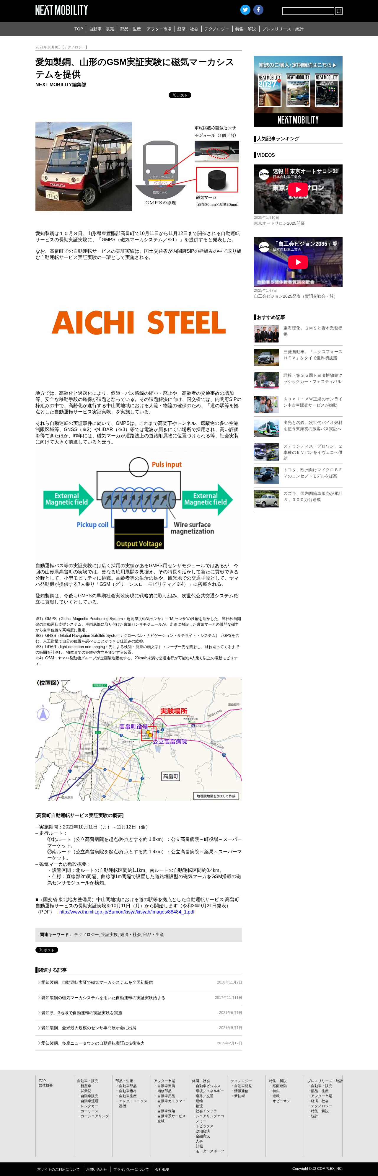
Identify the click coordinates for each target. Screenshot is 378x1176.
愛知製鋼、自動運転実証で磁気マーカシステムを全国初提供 (141, 982)
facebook (258, 10)
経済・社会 (187, 29)
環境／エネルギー (210, 1091)
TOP (78, 29)
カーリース (89, 1111)
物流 (199, 1106)
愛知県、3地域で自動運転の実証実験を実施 (141, 1012)
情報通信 (241, 1091)
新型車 (86, 1086)
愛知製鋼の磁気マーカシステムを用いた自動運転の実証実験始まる (141, 997)
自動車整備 (166, 1086)
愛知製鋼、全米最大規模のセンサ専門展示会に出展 (141, 1027)
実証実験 (109, 934)
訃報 (199, 1146)
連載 (276, 1096)
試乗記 (86, 1091)
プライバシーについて (131, 1169)
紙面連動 (280, 1086)
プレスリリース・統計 (283, 29)
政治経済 (203, 1131)
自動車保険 (166, 1111)
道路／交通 (205, 1096)
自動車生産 (128, 1096)
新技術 (239, 1096)
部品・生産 (130, 29)
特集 (276, 1091)
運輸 (199, 1101)
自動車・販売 (101, 29)
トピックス (205, 1126)
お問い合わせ (96, 1169)
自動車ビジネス (208, 1086)
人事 (199, 1141)
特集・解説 (245, 29)
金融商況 (203, 1136)
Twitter (245, 10)
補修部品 (164, 1091)
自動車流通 (89, 1101)
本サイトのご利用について (58, 1169)
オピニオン (281, 1101)
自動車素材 (128, 1091)
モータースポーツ (210, 1151)
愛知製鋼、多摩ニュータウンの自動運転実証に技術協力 (141, 1043)
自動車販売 (89, 1096)
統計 (314, 1116)
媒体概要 (46, 1085)
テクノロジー (216, 29)
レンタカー (89, 1106)
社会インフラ (206, 1111)
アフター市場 (159, 29)
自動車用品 (166, 1096)
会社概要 (162, 1169)
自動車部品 (128, 1086)
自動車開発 (243, 1086)
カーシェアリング (95, 1116)
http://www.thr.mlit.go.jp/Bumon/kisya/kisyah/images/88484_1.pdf (126, 911)
